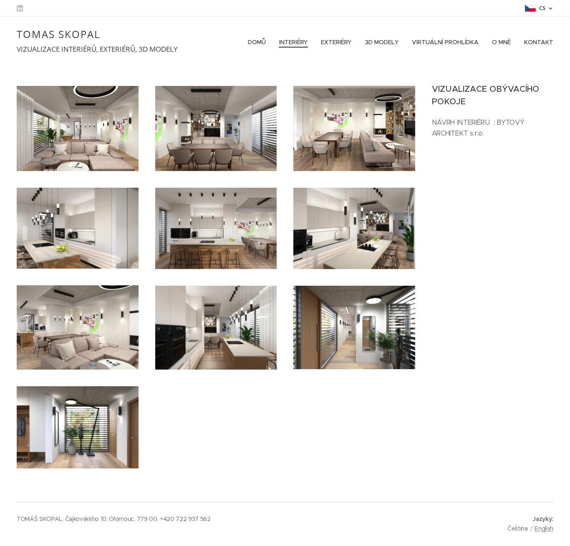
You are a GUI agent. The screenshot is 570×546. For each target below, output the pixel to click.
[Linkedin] (20, 8)
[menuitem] (259, 42)
